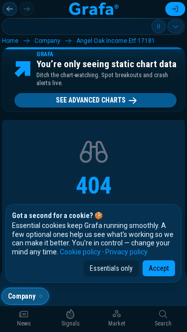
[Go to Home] (94, 9)
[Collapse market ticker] (176, 26)
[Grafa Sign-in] (175, 9)
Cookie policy (80, 252)
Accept (159, 268)
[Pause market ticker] (159, 26)
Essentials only (111, 268)
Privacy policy (126, 252)
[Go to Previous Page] (9, 9)
